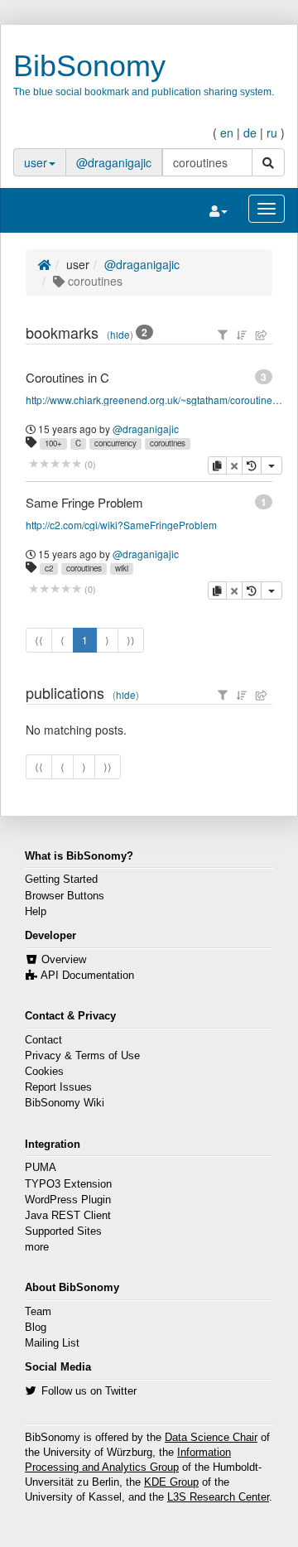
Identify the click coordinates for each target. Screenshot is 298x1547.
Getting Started (61, 879)
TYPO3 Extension (68, 1184)
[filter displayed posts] (223, 334)
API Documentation (87, 975)
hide (120, 334)
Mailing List (52, 1343)
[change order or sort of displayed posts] (242, 334)
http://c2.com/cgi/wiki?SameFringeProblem (121, 524)
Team (38, 1312)
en (226, 132)
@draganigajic (113, 162)
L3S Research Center (218, 1497)
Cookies (44, 1071)
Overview (63, 960)
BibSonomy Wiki (64, 1103)
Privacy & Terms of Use (82, 1056)
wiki (121, 568)
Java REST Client (68, 1216)
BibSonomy (89, 66)
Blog (35, 1327)
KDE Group (171, 1482)
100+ (53, 443)
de (250, 132)
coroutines (167, 443)
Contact (43, 1040)
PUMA (40, 1168)
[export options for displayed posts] (261, 334)
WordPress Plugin (68, 1200)
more (37, 1247)
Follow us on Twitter (89, 1391)
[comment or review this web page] (55, 464)
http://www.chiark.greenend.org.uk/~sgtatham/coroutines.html (156, 399)
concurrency (115, 443)
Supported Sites (63, 1231)
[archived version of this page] (252, 465)
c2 (49, 568)
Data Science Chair (211, 1437)
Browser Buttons (64, 896)
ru (272, 132)
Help (35, 912)
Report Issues (58, 1087)
